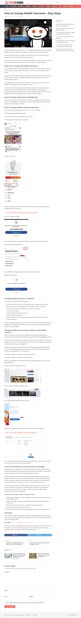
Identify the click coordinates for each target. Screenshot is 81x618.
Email (6, 596)
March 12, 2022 (14, 16)
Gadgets (34, 6)
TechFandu (74, 615)
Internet (21, 6)
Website (31, 596)
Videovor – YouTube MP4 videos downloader (21, 522)
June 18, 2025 (16, 559)
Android (30, 110)
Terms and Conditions (19, 615)
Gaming (48, 6)
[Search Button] (75, 2)
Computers (13, 6)
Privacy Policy (28, 615)
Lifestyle (41, 6)
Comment (7, 571)
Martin (7, 16)
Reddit (26, 50)
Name (6, 590)
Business (27, 6)
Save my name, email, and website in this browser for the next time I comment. (25, 602)
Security (54, 6)
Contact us (35, 615)
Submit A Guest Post (9, 615)
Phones (65, 6)
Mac (60, 6)
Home (6, 6)
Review (71, 6)
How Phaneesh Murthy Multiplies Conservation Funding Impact (44, 555)
